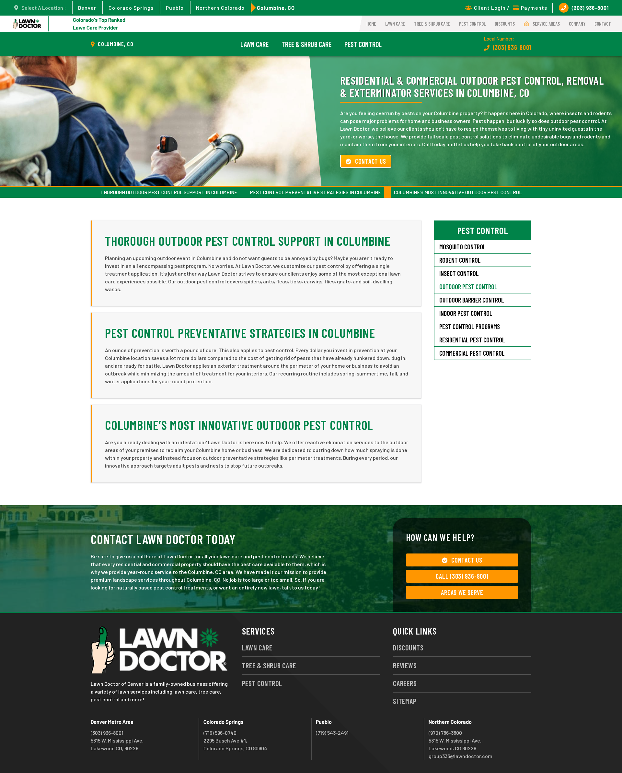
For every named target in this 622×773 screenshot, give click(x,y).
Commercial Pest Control (472, 353)
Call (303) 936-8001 (462, 576)
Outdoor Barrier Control (471, 300)
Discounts (505, 24)
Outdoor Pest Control (468, 287)
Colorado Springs (131, 8)
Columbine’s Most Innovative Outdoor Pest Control (458, 192)
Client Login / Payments (510, 8)
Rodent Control (460, 260)
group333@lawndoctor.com (460, 756)
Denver (87, 8)
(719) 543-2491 (332, 733)
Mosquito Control (462, 247)
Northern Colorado (220, 8)
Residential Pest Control (472, 340)
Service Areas (546, 24)
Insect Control (459, 273)
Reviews (405, 665)
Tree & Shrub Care (432, 24)
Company (577, 24)
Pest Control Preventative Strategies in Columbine (315, 192)
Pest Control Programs (469, 326)
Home (371, 24)
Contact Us (370, 161)
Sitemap (404, 701)
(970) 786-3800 (445, 733)
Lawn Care (395, 24)
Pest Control (472, 24)
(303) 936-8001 (590, 8)
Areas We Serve (462, 592)
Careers (405, 683)
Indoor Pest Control (465, 313)
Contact (602, 24)
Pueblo (175, 8)
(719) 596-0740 (219, 733)
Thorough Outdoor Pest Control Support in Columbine (168, 192)
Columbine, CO (276, 8)
